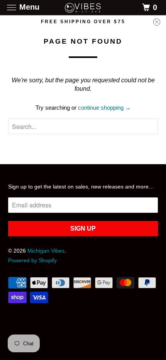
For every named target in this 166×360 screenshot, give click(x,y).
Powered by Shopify (32, 260)
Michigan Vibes (45, 251)
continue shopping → (104, 107)
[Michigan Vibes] (83, 7)
